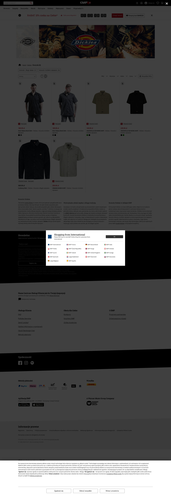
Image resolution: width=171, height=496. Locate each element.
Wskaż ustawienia (112, 491)
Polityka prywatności (36, 476)
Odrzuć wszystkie (85, 491)
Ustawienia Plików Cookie (114, 474)
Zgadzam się (58, 491)
